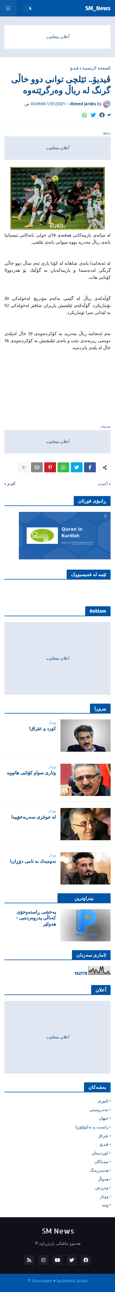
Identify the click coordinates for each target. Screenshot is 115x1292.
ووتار (104, 1196)
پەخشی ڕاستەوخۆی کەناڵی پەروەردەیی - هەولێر (36, 918)
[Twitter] (93, 115)
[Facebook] (102, 115)
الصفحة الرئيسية (96, 68)
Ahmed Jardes (75, 1281)
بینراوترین (84, 898)
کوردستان (100, 1153)
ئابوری (103, 1101)
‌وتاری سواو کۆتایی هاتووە (31, 772)
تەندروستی (99, 1109)
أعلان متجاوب (57, 36)
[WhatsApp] (84, 115)
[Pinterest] (50, 467)
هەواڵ (103, 1179)
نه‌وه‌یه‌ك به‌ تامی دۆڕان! (33, 861)
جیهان (104, 1118)
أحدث (103, 483)
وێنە (105, 1205)
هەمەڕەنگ (99, 1170)
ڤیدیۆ (74, 68)
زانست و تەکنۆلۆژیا (92, 1127)
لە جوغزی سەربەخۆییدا (33, 817)
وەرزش (102, 1187)
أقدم (11, 483)
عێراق (103, 1135)
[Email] (37, 467)
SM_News (98, 8)
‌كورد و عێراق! (42, 728)
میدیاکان (101, 1161)
